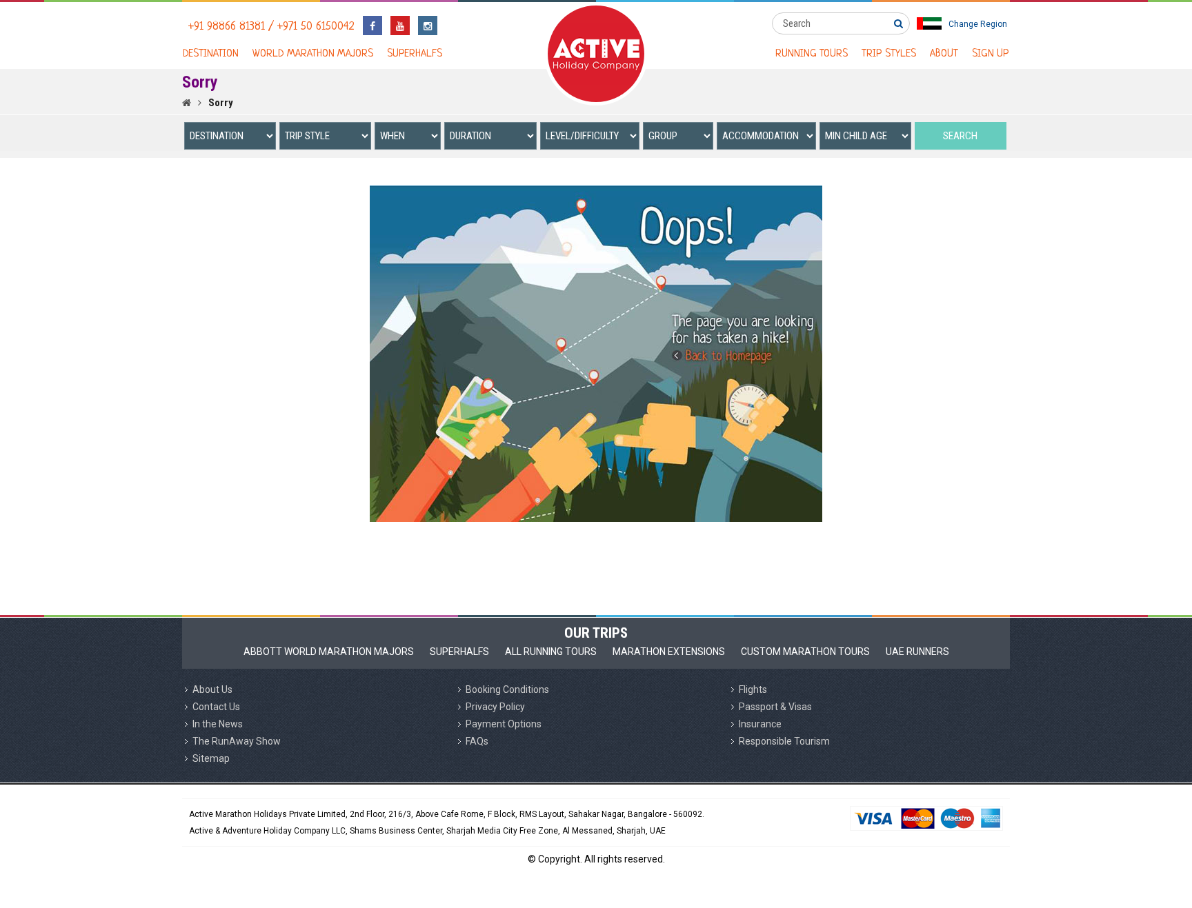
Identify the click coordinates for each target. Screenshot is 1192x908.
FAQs (477, 741)
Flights (753, 689)
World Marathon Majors (312, 54)
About (944, 54)
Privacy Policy (495, 706)
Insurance (760, 723)
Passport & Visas (775, 706)
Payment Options (504, 723)
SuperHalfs (414, 54)
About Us (212, 689)
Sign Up (990, 54)
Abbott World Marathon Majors (329, 651)
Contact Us (216, 706)
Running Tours (811, 54)
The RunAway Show (236, 741)
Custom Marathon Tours (805, 651)
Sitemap (211, 758)
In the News (217, 723)
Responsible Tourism (784, 741)
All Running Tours (551, 651)
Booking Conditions (507, 689)
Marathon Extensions (669, 651)
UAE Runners (917, 651)
